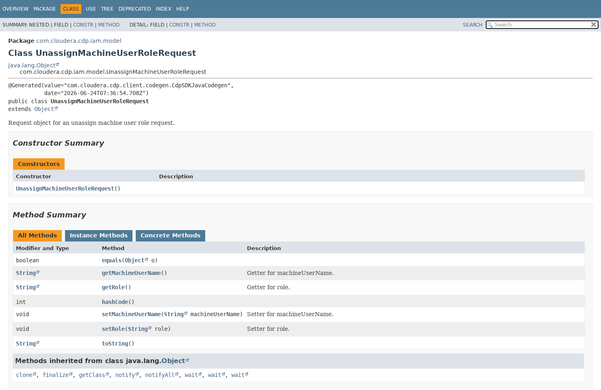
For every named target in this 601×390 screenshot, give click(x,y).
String (26, 273)
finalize (56, 375)
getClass (92, 375)
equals (111, 260)
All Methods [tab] (37, 235)
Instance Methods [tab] (99, 235)
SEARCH (472, 25)
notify (125, 375)
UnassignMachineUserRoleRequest (65, 188)
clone (24, 375)
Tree (107, 9)
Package (45, 9)
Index (163, 9)
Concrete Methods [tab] (170, 235)
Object (44, 109)
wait (191, 375)
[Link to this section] (110, 143)
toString (115, 343)
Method (108, 25)
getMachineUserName (131, 273)
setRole (113, 329)
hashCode (115, 302)
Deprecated (135, 9)
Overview (15, 9)
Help (182, 9)
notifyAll (160, 375)
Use (91, 9)
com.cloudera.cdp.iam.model (78, 41)
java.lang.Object (31, 65)
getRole (113, 287)
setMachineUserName (131, 314)
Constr (83, 25)
